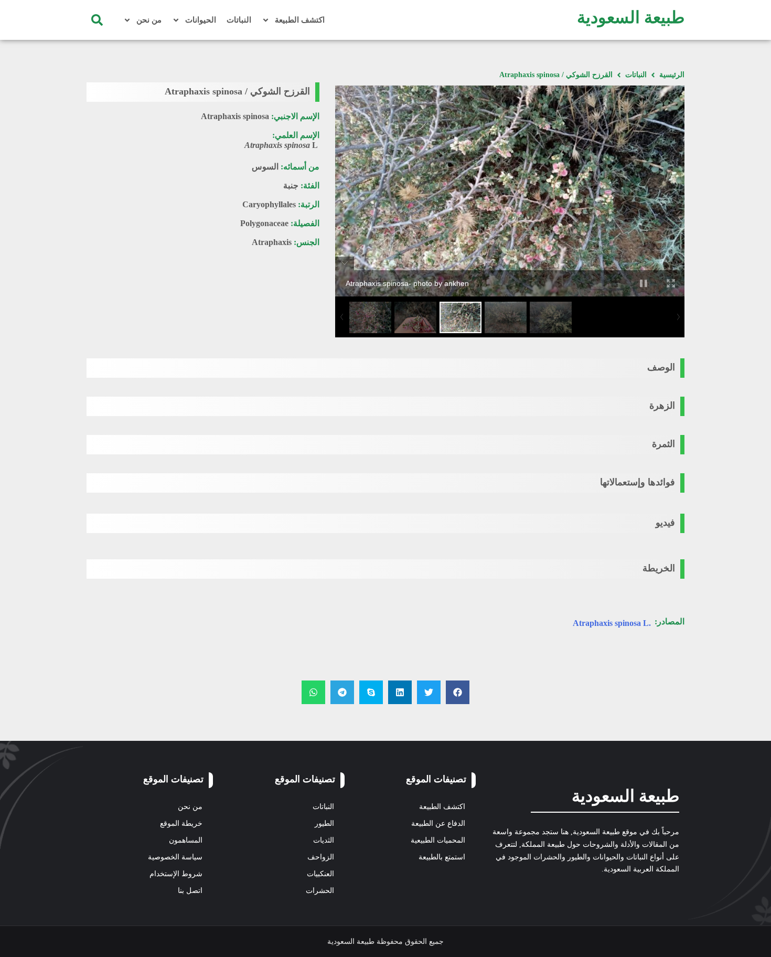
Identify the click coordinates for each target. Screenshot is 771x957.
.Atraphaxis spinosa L (612, 623)
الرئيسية (671, 75)
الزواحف (320, 857)
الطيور (324, 823)
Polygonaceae (264, 223)
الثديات (323, 840)
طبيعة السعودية (630, 17)
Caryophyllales (269, 204)
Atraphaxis (272, 242)
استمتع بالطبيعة (442, 857)
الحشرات (320, 891)
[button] (97, 19)
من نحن (149, 20)
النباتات (239, 20)
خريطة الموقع (181, 823)
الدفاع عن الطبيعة (438, 823)
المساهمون (185, 840)
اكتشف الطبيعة (300, 20)
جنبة (290, 185)
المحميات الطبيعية (438, 840)
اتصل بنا (190, 891)
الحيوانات (200, 20)
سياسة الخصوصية (175, 857)
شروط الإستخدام (175, 874)
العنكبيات (320, 874)
